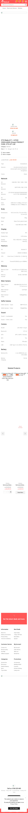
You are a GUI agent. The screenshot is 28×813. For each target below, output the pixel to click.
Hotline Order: (14, 126)
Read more (20, 492)
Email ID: (14, 133)
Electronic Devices (12, 8)
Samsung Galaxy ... (7, 485)
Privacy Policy (13, 804)
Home (4, 8)
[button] (10, 492)
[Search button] (26, 5)
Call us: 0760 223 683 (14, 788)
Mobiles (20, 8)
